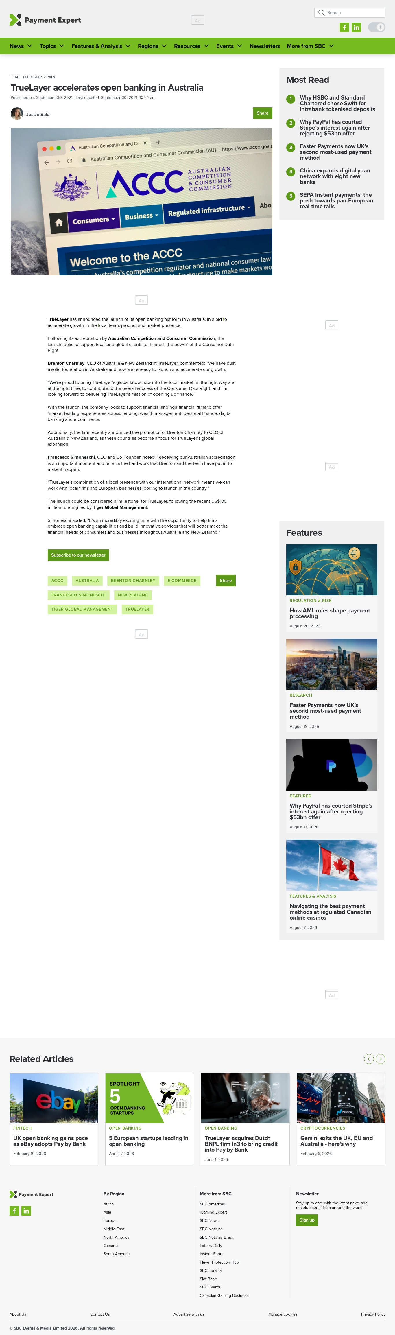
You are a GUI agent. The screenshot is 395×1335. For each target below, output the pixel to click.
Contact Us (100, 1314)
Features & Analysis (97, 46)
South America (117, 1254)
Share (263, 113)
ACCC (57, 581)
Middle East (114, 1229)
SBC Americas (212, 1204)
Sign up (307, 1220)
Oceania (111, 1246)
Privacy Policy (373, 1314)
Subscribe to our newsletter (78, 555)
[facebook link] (344, 27)
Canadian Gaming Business (224, 1295)
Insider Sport (211, 1254)
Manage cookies (283, 1314)
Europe (110, 1221)
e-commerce (182, 581)
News (17, 46)
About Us (18, 1314)
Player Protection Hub (219, 1262)
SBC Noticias (211, 1229)
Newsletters (265, 46)
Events (225, 46)
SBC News (209, 1221)
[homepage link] (45, 20)
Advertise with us (188, 1314)
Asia (107, 1212)
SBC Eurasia (211, 1271)
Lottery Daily (211, 1246)
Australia (87, 581)
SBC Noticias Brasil (217, 1237)
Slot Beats (209, 1279)
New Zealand (133, 595)
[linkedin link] (356, 27)
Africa (109, 1204)
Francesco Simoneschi (78, 595)
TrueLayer (137, 609)
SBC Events (210, 1287)
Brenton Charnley (133, 581)
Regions (148, 46)
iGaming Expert (213, 1212)
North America (116, 1237)
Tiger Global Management (82, 609)
